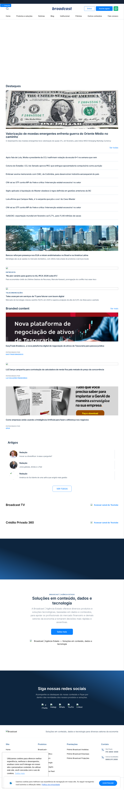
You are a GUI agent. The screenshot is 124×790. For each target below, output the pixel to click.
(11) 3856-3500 (111, 752)
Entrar (89, 8)
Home (8, 16)
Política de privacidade (51, 784)
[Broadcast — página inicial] (11, 731)
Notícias (41, 16)
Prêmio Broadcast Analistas (78, 749)
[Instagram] (53, 706)
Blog (52, 16)
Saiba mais (62, 632)
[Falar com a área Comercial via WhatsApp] (116, 8)
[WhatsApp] (62, 706)
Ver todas (113, 147)
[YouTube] (71, 706)
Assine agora (104, 8)
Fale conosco (113, 16)
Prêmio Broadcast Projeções (78, 758)
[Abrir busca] (24, 8)
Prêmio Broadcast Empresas (78, 754)
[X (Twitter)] (44, 706)
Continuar (108, 783)
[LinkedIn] (79, 706)
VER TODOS (62, 489)
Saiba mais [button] (20, 773)
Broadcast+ (42, 749)
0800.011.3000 (111, 759)
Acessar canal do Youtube (106, 505)
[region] (62, 782)
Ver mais (114, 308)
